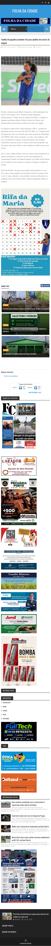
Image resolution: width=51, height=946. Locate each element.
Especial (5, 711)
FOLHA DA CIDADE (25, 11)
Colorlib (28, 943)
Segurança (6, 719)
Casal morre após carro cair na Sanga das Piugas (28, 815)
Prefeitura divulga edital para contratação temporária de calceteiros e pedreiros (25, 329)
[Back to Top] (25, 940)
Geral (4, 715)
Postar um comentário (11, 376)
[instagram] (45, 2)
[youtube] (48, 2)
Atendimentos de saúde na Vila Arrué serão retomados (20, 353)
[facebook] (42, 2)
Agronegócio (7, 703)
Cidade (38, 47)
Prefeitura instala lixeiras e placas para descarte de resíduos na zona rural (26, 308)
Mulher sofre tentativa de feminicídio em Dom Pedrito (30, 826)
